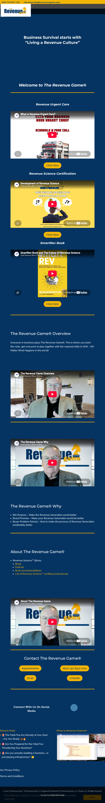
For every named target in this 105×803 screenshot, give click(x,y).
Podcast (19, 567)
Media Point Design (57, 795)
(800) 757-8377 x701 (75, 668)
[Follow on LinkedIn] (74, 707)
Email (30, 678)
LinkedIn (75, 678)
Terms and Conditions (12, 776)
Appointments (30, 668)
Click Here (52, 165)
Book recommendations (28, 570)
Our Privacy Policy (10, 770)
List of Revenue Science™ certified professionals (42, 573)
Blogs (18, 563)
